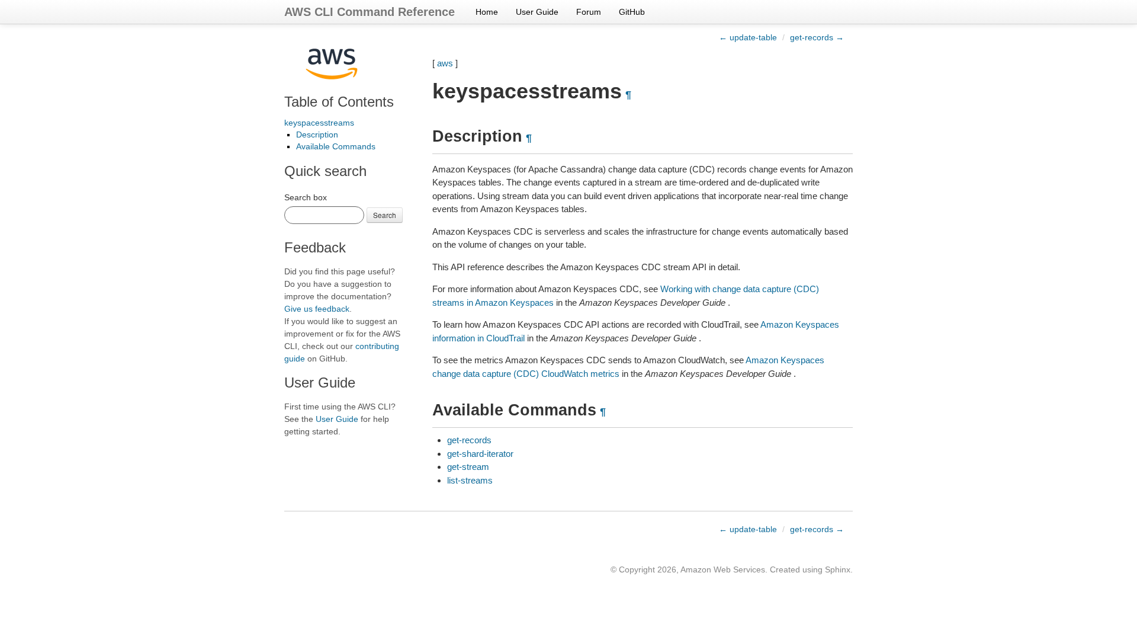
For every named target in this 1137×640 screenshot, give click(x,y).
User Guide (537, 12)
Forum (588, 12)
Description (317, 134)
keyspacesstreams (319, 122)
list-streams (470, 480)
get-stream (468, 467)
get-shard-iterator (480, 454)
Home (487, 12)
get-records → (817, 37)
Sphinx (837, 569)
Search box (305, 197)
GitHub (632, 12)
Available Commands (335, 146)
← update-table (748, 37)
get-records (469, 440)
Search (384, 215)
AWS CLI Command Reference (369, 11)
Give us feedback (316, 308)
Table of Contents (339, 102)
